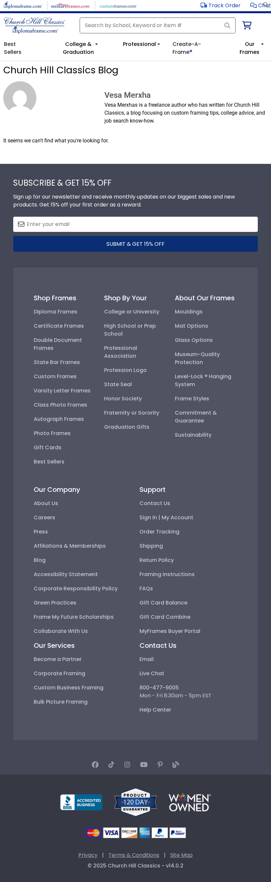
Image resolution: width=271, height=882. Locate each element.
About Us (46, 503)
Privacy (87, 855)
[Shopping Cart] (246, 26)
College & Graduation (78, 48)
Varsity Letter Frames (62, 390)
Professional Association (120, 352)
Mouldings (189, 311)
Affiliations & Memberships (70, 546)
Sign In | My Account (166, 517)
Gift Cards (47, 447)
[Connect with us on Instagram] (127, 764)
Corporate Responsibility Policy (76, 588)
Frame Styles (192, 398)
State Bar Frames (57, 362)
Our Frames (249, 48)
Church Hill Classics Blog (60, 70)
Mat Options (191, 326)
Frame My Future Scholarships (74, 617)
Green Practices (55, 602)
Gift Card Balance (163, 602)
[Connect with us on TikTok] (111, 764)
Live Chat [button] (151, 673)
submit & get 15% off (135, 244)
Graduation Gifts (126, 427)
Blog (40, 560)
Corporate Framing (59, 673)
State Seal (118, 384)
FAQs (146, 588)
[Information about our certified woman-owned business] (190, 802)
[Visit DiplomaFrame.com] (23, 5)
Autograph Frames (59, 419)
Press (41, 531)
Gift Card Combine (164, 617)
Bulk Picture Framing (61, 702)
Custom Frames (55, 376)
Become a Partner (58, 659)
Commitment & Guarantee (196, 416)
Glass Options (194, 340)
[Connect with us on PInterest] (160, 764)
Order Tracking (159, 531)
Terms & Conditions (133, 855)
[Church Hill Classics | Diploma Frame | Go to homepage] (34, 25)
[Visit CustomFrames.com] (118, 5)
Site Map (181, 855)
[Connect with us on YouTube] (144, 764)
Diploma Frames (55, 311)
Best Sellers (49, 461)
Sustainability (193, 435)
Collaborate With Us (61, 631)
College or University (131, 311)
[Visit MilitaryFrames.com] (70, 5)
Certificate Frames (59, 326)
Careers (44, 517)
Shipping (151, 546)
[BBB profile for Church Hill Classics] (81, 802)
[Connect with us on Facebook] (95, 764)
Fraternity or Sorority (131, 413)
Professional (139, 44)
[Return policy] (135, 802)
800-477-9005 (159, 687)
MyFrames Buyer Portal (169, 631)
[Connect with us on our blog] (176, 764)
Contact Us (154, 503)
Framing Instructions (167, 574)
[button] (260, 5)
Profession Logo (125, 370)
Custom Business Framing (68, 687)
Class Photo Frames (60, 405)
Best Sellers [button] (12, 48)
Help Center (155, 710)
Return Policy (156, 560)
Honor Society (123, 398)
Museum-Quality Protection (197, 358)
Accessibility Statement (66, 574)
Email (146, 659)
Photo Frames (52, 433)
